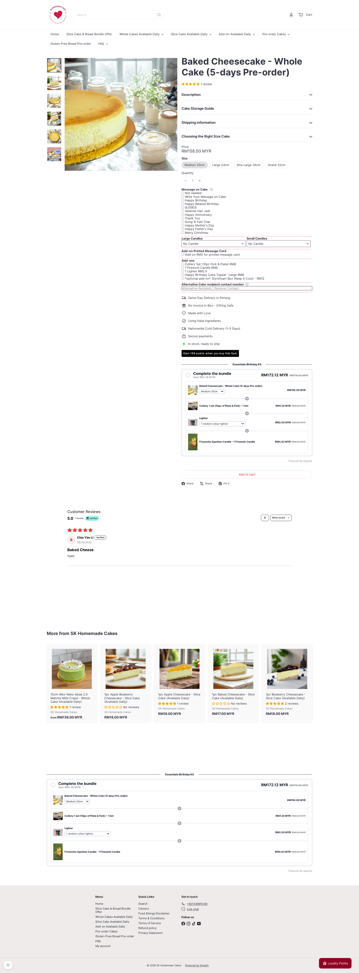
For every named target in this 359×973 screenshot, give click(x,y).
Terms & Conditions (151, 918)
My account (103, 946)
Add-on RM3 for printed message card (212, 254)
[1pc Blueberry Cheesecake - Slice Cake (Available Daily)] (287, 681)
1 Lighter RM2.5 (196, 271)
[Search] (159, 15)
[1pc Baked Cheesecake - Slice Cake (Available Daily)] (233, 681)
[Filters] (265, 518)
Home (54, 34)
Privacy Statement (150, 933)
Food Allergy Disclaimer (154, 913)
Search (143, 903)
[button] (191, 84)
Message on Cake (195, 189)
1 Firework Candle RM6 (201, 267)
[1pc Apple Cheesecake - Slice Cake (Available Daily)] (179, 681)
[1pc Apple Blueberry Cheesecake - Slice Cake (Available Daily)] (126, 683)
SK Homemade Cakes (93, 633)
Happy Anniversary (198, 215)
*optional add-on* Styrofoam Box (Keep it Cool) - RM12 (224, 278)
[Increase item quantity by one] (200, 181)
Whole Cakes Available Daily (140, 34)
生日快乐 (191, 207)
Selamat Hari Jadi (197, 211)
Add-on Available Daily (235, 34)
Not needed (193, 193)
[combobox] (119, 15)
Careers (143, 908)
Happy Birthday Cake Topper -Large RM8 (214, 275)
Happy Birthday (196, 200)
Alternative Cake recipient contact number (213, 284)
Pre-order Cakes (274, 34)
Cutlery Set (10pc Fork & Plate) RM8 (210, 264)
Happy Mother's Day (199, 225)
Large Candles (192, 238)
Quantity (188, 173)
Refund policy (147, 928)
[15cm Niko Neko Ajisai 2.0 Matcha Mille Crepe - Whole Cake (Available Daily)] (72, 683)
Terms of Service (149, 923)
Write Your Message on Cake (205, 197)
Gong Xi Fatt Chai (197, 222)
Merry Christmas (196, 233)
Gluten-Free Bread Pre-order (70, 43)
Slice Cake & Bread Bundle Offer (89, 34)
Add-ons (188, 260)
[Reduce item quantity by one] (186, 181)
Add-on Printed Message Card (204, 251)
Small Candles (257, 238)
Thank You (192, 218)
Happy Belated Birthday (202, 204)
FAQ (101, 43)
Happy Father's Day (199, 229)
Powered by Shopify (197, 965)
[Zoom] (121, 114)
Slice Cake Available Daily (189, 34)
